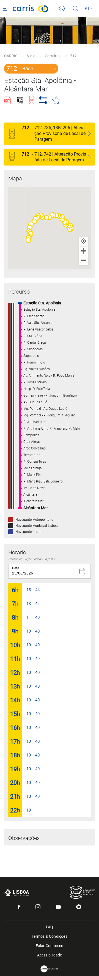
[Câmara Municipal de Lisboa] (16, 892)
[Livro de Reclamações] (49, 969)
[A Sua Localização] (83, 241)
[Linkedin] (78, 906)
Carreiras (53, 56)
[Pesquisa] (75, 8)
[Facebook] (19, 907)
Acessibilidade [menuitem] (49, 954)
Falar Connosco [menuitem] (50, 945)
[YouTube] (58, 907)
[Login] (62, 8)
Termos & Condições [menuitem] (49, 936)
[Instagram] (37, 906)
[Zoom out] (83, 260)
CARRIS (10, 56)
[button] (28, 240)
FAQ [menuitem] (49, 926)
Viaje (31, 56)
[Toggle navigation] (6, 8)
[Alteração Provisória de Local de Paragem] (89, 133)
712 (73, 56)
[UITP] (82, 892)
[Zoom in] (83, 251)
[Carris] (36, 8)
